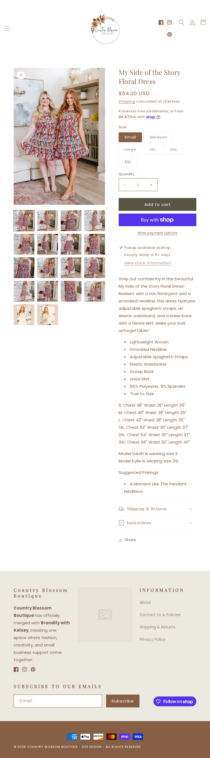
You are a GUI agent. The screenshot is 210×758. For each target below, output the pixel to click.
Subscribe (123, 701)
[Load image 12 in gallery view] (94, 267)
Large (133, 150)
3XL (128, 162)
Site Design (92, 747)
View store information (147, 263)
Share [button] (130, 540)
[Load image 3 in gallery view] (71, 220)
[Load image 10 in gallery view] (47, 267)
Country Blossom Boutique (53, 747)
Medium (161, 138)
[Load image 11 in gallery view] (71, 267)
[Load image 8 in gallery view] (94, 244)
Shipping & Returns (158, 627)
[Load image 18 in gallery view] (47, 314)
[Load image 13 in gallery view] (24, 291)
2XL (176, 150)
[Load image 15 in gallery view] (71, 291)
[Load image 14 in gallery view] (47, 291)
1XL (156, 150)
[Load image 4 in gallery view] (94, 220)
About (145, 602)
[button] (7, 28)
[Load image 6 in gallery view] (47, 244)
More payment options (158, 233)
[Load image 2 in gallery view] (47, 220)
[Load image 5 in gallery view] (24, 244)
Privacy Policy (152, 639)
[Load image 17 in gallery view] (24, 314)
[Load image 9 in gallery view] (24, 267)
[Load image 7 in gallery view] (71, 244)
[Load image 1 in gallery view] (24, 220)
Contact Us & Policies (160, 614)
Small (130, 137)
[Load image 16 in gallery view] (94, 291)
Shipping (127, 101)
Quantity (126, 174)
